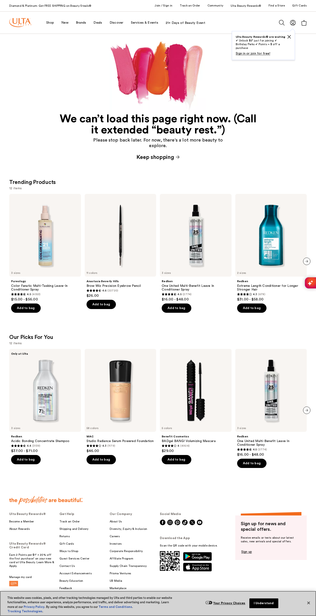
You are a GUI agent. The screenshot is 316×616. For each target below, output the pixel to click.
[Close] (309, 603)
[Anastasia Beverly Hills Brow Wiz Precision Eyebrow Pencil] (120, 246)
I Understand (264, 603)
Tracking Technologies (24, 611)
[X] (289, 37)
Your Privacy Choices (229, 603)
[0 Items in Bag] (304, 23)
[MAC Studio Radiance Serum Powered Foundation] (120, 401)
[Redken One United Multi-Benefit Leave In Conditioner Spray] (196, 248)
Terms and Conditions (115, 606)
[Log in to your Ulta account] (293, 22)
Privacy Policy (34, 606)
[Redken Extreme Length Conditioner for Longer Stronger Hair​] (271, 248)
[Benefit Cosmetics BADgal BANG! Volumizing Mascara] (196, 401)
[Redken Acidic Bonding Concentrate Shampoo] (45, 401)
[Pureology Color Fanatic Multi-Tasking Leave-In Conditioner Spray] (45, 248)
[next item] (306, 261)
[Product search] (282, 22)
